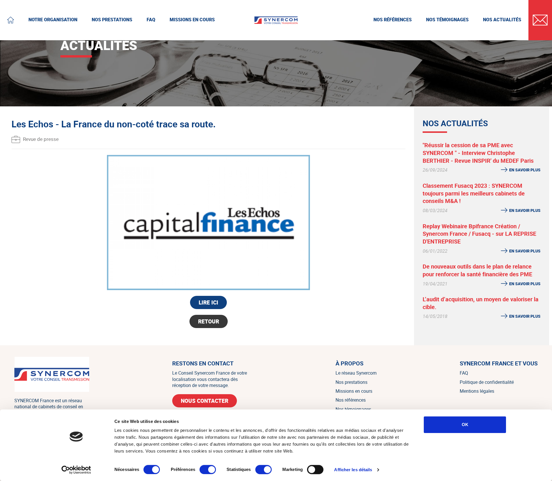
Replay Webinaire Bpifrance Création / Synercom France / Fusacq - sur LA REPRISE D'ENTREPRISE (479, 233)
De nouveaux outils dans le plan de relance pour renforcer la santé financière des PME (477, 270)
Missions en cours (354, 391)
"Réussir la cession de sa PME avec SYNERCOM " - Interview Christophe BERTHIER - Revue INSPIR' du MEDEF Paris (478, 152)
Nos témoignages (353, 409)
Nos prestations (351, 382)
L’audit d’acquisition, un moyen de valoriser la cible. (480, 303)
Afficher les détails (353, 469)
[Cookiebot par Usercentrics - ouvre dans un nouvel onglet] (76, 469)
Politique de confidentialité (487, 382)
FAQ (464, 373)
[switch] (208, 469)
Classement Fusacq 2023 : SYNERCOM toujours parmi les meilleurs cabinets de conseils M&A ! (474, 193)
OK (465, 424)
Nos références (351, 400)
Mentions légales (477, 391)
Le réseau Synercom (356, 373)
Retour (208, 321)
